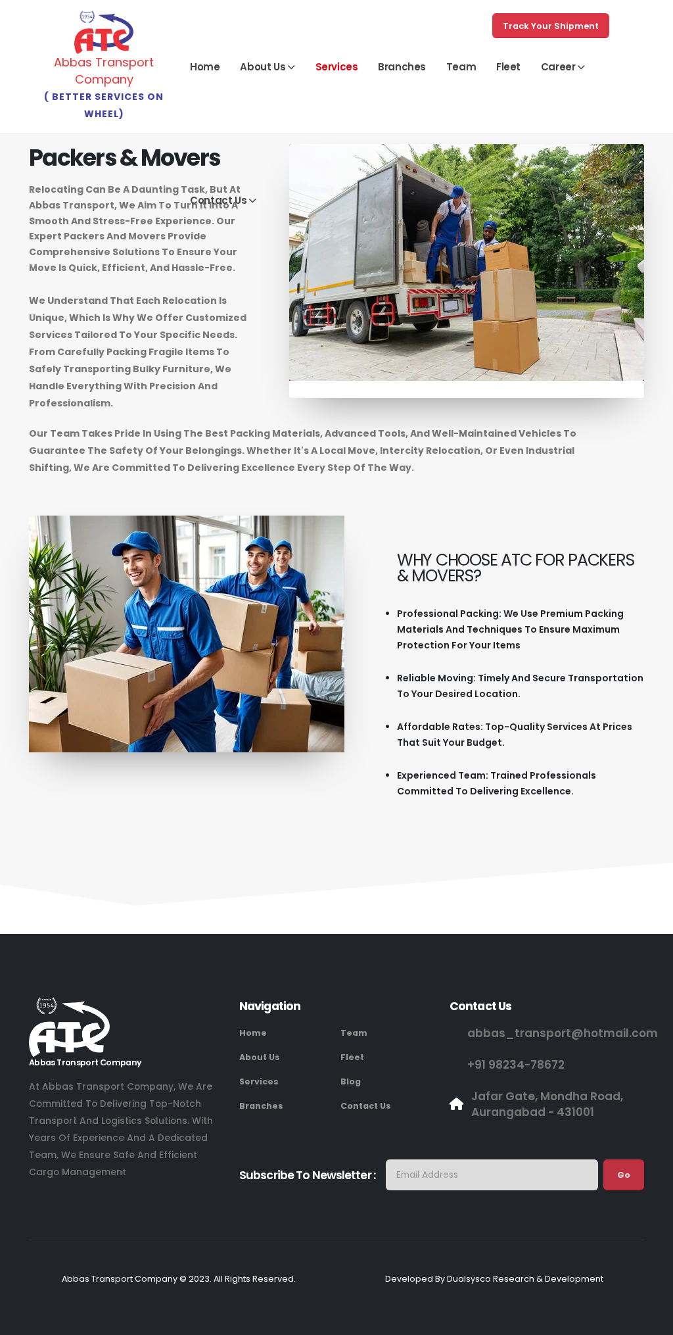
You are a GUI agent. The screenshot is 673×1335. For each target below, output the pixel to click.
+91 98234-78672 (516, 1065)
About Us (259, 1057)
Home (205, 67)
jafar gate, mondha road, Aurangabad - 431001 (547, 1104)
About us (262, 67)
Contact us (218, 200)
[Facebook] (40, 1204)
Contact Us (365, 1105)
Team (461, 67)
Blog (350, 1081)
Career (558, 67)
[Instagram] (88, 1204)
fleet (508, 67)
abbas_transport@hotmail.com (562, 1033)
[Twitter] (64, 1204)
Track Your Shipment (551, 26)
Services (336, 67)
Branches (402, 67)
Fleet (352, 1057)
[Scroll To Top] (650, 1320)
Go (623, 1174)
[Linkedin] (113, 1204)
